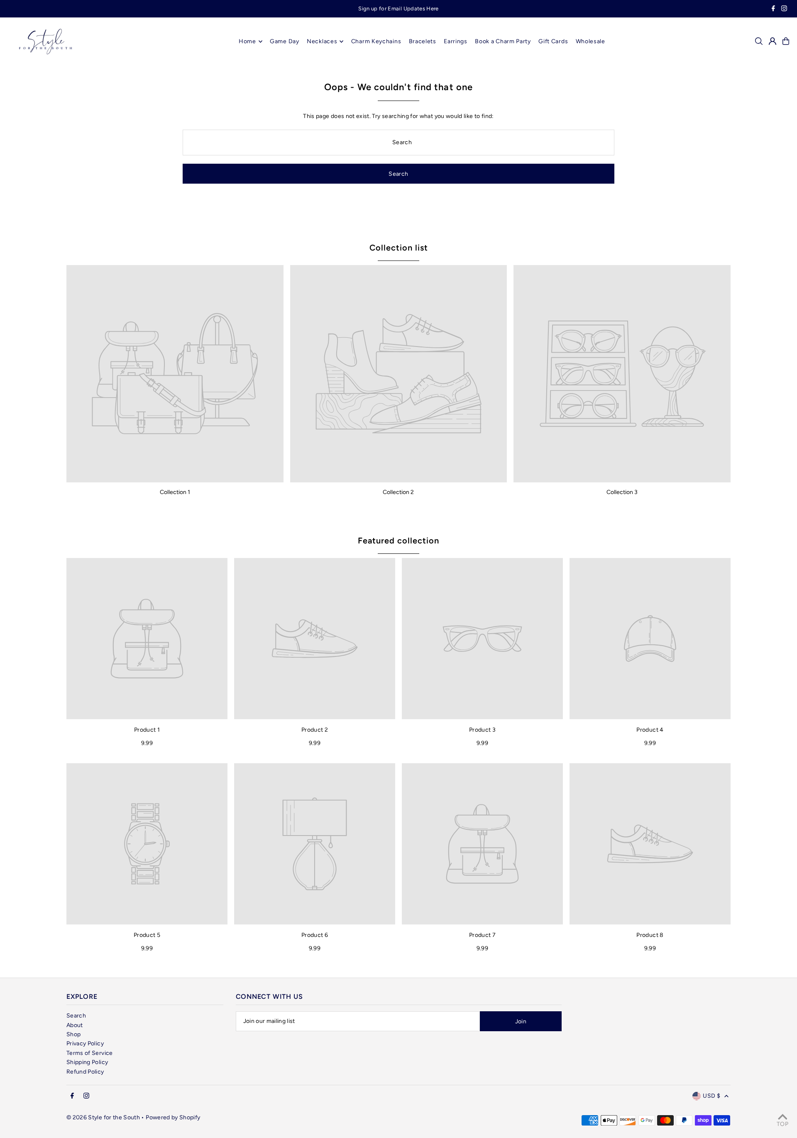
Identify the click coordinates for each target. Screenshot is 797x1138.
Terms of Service (89, 1053)
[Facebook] (773, 9)
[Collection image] (175, 373)
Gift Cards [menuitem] (553, 41)
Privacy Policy (85, 1043)
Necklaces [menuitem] (322, 41)
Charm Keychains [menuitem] (376, 41)
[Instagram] (784, 9)
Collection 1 (175, 492)
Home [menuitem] (247, 41)
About (74, 1025)
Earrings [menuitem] (455, 41)
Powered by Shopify (173, 1117)
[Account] (772, 41)
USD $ (711, 1095)
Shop (73, 1034)
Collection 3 (622, 492)
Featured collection (398, 541)
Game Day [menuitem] (284, 41)
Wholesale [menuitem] (590, 41)
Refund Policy (85, 1071)
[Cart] (785, 41)
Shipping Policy (87, 1062)
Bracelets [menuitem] (422, 41)
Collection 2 (398, 492)
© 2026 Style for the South (103, 1117)
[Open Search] (759, 41)
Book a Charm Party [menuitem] (503, 41)
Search (76, 1015)
